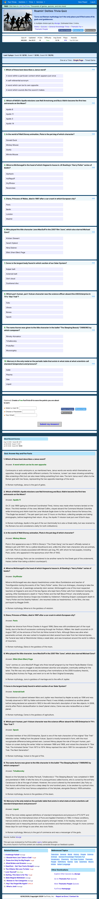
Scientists (83, 862)
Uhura (8, 307)
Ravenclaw (10, 188)
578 (65, 40)
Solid (8, 370)
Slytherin (10, 174)
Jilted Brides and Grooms (16, 863)
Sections (22, 2)
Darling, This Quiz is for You (17, 875)
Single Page (78, 60)
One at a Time (66, 60)
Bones (9, 312)
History (76, 854)
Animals (54, 857)
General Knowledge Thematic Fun (72, 857)
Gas (8, 379)
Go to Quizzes (65, 879)
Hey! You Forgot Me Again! (17, 884)
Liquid (8, 384)
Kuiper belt (10, 269)
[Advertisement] (49, 47)
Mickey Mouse (12, 145)
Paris (8, 205)
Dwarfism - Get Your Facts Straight (20, 866)
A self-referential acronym (17, 80)
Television (55, 854)
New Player (82, 2)
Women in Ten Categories (16, 881)
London (9, 214)
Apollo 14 (10, 123)
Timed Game (90, 60)
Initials (53, 864)
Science (90, 854)
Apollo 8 (9, 109)
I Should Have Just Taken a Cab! (19, 858)
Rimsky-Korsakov (13, 336)
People (83, 854)
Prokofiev (10, 346)
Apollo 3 (9, 119)
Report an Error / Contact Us (67, 896)
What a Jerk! (11, 886)
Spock (8, 317)
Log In (93, 2)
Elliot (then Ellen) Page (15, 252)
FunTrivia (62, 889)
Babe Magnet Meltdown (15, 878)
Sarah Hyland (12, 243)
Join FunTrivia (24, 6)
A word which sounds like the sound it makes (25, 90)
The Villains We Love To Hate (17, 869)
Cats (76, 862)
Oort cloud (10, 279)
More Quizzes (66, 884)
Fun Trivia (11, 2)
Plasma (9, 375)
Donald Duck (11, 140)
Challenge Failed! (12, 855)
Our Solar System (77, 859)
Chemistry (65, 859)
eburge (57, 23)
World (70, 854)
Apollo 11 (10, 114)
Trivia (31, 2)
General (63, 854)
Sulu (8, 303)
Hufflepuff (10, 179)
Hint (93, 69)
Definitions (62, 862)
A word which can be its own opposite (22, 85)
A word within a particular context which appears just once (31, 76)
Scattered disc (12, 283)
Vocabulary (55, 859)
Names (70, 862)
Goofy (8, 150)
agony (39, 842)
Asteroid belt (11, 274)
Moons (91, 862)
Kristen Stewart (13, 238)
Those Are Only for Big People (18, 860)
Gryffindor (10, 183)
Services (40, 2)
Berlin (8, 209)
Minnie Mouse (12, 154)
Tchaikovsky (11, 341)
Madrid (9, 219)
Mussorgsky (11, 350)
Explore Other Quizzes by (67, 874)
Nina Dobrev (11, 248)
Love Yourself (10, 872)
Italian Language (63, 864)
